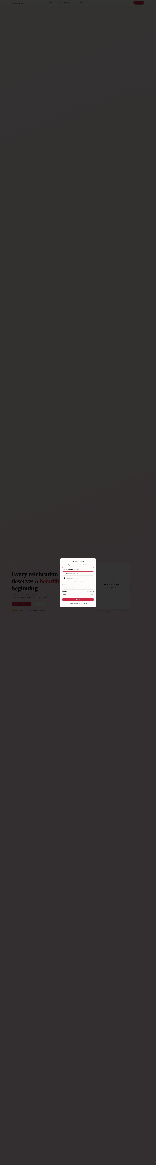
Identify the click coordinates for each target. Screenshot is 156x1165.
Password (65, 591)
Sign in (78, 599)
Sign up (85, 603)
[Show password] (92, 594)
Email (63, 584)
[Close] (94, 560)
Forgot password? (89, 591)
